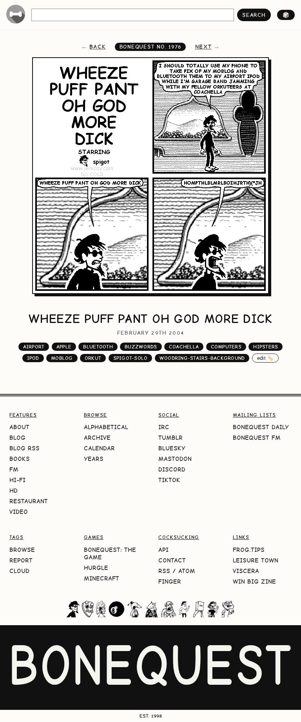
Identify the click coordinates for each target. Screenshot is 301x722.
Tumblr (170, 437)
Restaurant (28, 501)
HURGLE (96, 567)
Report (21, 560)
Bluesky (171, 448)
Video (18, 511)
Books (19, 459)
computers (226, 347)
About (19, 427)
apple (63, 347)
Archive (97, 437)
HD (13, 490)
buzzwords (141, 347)
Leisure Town (255, 560)
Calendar (99, 448)
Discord (171, 469)
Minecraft (101, 578)
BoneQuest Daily (261, 427)
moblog (62, 358)
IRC (163, 427)
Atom (186, 571)
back (97, 46)
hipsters (265, 347)
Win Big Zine (254, 581)
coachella (184, 347)
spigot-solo (130, 358)
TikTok (169, 480)
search (253, 15)
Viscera (246, 571)
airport (34, 347)
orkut (93, 358)
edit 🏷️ (265, 358)
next (203, 46)
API (163, 549)
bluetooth (97, 347)
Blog (17, 437)
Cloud (19, 571)
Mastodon (175, 459)
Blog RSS (24, 448)
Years (93, 459)
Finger (169, 581)
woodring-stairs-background (202, 358)
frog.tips (249, 549)
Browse (22, 549)
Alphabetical (106, 427)
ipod (33, 358)
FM (13, 469)
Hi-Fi (17, 480)
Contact (172, 560)
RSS (164, 571)
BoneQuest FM (257, 437)
